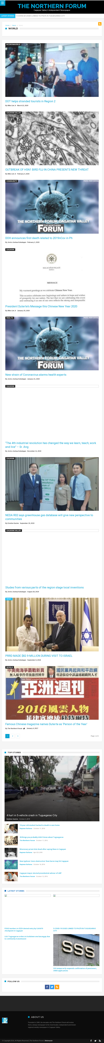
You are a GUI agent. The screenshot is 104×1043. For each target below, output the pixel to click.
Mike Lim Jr (12, 105)
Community (11, 181)
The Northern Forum (15, 728)
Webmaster (49, 1041)
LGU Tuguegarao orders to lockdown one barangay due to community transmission (46, 16)
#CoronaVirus (13, 44)
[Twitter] (52, 987)
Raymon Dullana (26, 828)
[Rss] (57, 987)
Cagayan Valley (13, 113)
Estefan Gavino (13, 523)
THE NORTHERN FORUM (52, 6)
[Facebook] (47, 987)
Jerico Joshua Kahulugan (17, 242)
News (14, 25)
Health (9, 318)
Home (7, 25)
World (9, 667)
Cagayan (10, 249)
